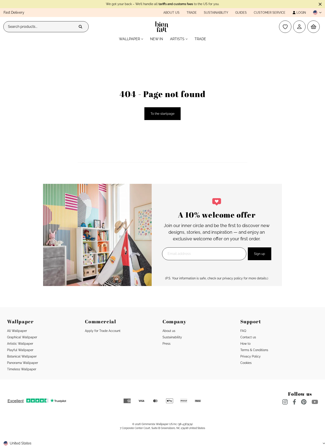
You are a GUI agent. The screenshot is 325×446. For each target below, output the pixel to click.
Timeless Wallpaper (21, 369)
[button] (315, 12)
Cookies (246, 363)
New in (156, 39)
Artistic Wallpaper (20, 343)
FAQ (243, 331)
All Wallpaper (17, 331)
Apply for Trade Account (102, 331)
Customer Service (269, 12)
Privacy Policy (250, 356)
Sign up (259, 254)
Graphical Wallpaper (22, 337)
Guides (241, 12)
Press (166, 343)
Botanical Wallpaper (22, 356)
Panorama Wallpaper (22, 363)
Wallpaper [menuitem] (129, 39)
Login (301, 12)
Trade (192, 12)
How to (245, 343)
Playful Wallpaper (20, 350)
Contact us (248, 337)
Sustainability (216, 12)
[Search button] (80, 26)
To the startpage (162, 113)
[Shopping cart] (313, 27)
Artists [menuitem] (177, 39)
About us (171, 12)
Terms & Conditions (254, 350)
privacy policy (232, 278)
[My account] (299, 27)
